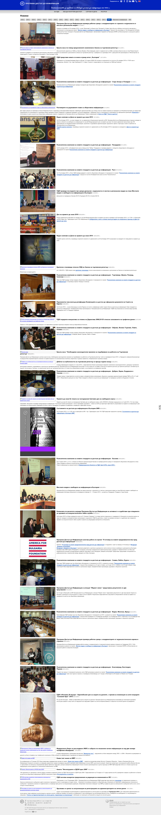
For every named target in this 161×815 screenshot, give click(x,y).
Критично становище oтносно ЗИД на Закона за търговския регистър (86, 267)
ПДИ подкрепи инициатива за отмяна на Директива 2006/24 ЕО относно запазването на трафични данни (99, 320)
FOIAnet (111, 807)
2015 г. (82, 19)
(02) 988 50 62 (30, 803)
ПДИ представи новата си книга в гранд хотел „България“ (82, 57)
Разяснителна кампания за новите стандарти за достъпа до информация (91, 149)
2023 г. (39, 19)
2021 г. (50, 19)
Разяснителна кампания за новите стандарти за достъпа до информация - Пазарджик (92, 145)
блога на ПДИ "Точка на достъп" (108, 114)
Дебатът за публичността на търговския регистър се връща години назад (87, 362)
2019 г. (61, 19)
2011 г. (104, 19)
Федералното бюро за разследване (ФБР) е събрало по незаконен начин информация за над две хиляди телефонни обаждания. (96, 749)
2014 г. (88, 19)
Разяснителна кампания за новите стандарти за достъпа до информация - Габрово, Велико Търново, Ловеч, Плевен (97, 328)
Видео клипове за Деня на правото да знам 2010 (78, 117)
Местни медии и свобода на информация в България (94, 30)
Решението (135, 112)
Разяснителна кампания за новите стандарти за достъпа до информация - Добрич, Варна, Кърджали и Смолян (95, 372)
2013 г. (93, 19)
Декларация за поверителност (37, 809)
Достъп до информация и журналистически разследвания (125, 803)
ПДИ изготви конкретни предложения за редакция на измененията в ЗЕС (87, 777)
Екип (26, 809)
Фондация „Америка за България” (67, 548)
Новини (24, 15)
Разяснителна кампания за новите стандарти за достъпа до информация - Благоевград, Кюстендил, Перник (94, 668)
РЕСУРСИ (104, 11)
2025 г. (28, 19)
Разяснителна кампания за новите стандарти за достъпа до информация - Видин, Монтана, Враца (97, 612)
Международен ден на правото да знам (120, 802)
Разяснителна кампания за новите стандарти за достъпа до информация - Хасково (91, 458)
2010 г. (109, 19)
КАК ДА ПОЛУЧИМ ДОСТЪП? (72, 11)
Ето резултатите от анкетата (65, 774)
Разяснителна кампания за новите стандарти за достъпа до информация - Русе (89, 170)
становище (118, 780)
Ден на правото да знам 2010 (71, 214)
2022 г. (45, 19)
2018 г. (66, 19)
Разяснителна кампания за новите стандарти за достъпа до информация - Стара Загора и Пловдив (97, 82)
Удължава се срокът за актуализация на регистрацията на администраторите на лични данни (95, 788)
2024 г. (34, 19)
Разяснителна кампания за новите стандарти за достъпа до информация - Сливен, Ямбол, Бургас (96, 560)
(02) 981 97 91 (39, 803)
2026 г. (22, 19)
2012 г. (98, 19)
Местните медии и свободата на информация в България (81, 487)
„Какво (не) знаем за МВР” (75, 761)
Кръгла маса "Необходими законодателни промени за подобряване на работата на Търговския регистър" (74, 353)
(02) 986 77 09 (47, 803)
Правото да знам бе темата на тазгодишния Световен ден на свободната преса (89, 399)
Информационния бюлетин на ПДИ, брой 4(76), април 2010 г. (97, 465)
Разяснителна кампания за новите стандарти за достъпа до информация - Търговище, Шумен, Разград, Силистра (95, 276)
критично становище (81, 270)
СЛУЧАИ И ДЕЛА (91, 11)
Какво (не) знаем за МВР (69, 758)
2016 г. (77, 19)
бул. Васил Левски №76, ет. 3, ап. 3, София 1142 (39, 801)
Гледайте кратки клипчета (64, 127)
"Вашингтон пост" (88, 753)
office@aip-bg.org (31, 805)
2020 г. (56, 19)
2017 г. (72, 19)
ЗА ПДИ (56, 11)
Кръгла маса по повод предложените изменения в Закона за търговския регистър (90, 48)
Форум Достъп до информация (118, 805)
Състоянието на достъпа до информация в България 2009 (81, 408)
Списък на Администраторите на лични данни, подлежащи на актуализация (49, 795)
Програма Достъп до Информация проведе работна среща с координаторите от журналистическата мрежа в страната (97, 640)
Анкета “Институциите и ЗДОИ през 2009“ (76, 769)
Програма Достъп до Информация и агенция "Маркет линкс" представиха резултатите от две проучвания (91, 589)
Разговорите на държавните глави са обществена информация (83, 107)
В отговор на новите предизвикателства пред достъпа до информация (83, 544)
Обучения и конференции (120, 19)
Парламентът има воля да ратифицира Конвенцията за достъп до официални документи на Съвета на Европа (95, 303)
